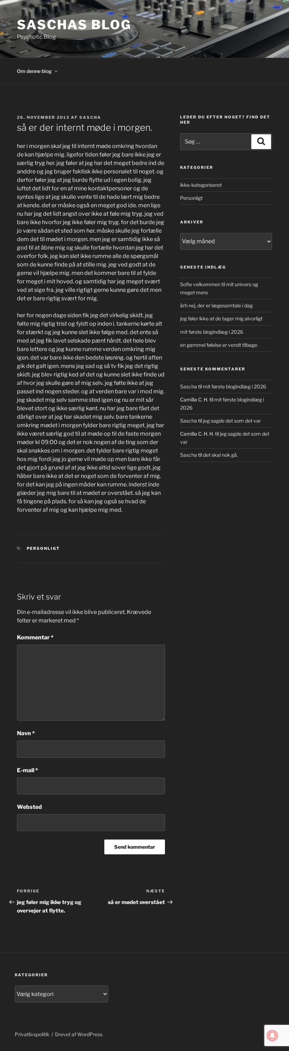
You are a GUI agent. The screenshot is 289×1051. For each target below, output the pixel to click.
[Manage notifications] (272, 1035)
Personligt (43, 548)
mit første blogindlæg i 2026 (211, 332)
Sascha (90, 117)
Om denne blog (34, 71)
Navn (26, 733)
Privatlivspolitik (32, 1034)
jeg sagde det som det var (232, 421)
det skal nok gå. (220, 455)
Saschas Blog (74, 24)
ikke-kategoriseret (201, 185)
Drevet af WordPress (79, 1034)
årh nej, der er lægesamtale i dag (216, 305)
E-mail (27, 770)
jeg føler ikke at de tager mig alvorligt (221, 318)
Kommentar (35, 637)
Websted (29, 807)
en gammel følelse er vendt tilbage (218, 345)
